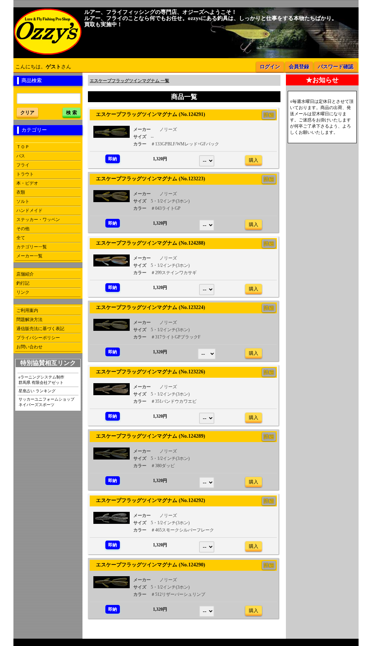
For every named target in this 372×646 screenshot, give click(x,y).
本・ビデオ (27, 183)
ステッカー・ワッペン (38, 219)
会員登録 (299, 66)
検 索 (71, 112)
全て (20, 237)
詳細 (269, 115)
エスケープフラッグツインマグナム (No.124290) (148, 564)
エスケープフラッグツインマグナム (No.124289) (148, 436)
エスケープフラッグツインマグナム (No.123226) (148, 371)
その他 (22, 228)
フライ (22, 165)
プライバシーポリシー (38, 337)
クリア (27, 112)
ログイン (270, 66)
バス (20, 156)
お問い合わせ (29, 346)
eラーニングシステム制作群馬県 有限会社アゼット (41, 380)
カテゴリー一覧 (31, 246)
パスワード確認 (335, 66)
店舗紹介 (25, 274)
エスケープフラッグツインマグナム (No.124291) (148, 114)
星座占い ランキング (37, 391)
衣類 (20, 192)
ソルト (22, 201)
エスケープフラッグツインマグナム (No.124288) (148, 243)
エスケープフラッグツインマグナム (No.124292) (148, 500)
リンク (22, 292)
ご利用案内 (27, 310)
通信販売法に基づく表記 (40, 328)
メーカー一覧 (29, 255)
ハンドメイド (29, 210)
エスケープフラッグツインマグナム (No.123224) (148, 307)
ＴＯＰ (22, 146)
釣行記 (22, 283)
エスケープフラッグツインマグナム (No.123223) (148, 178)
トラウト (25, 174)
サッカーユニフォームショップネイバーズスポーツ (46, 402)
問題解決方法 (29, 319)
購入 (253, 160)
